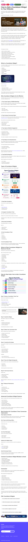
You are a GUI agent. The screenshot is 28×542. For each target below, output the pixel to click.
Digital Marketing (11, 4)
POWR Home (2, 536)
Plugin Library (7, 536)
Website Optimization (3, 4)
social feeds (3, 268)
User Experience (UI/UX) (24, 4)
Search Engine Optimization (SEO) (18, 4)
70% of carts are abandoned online (17, 150)
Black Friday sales (4, 207)
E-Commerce (8, 4)
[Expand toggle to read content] (25, 499)
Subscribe (12, 531)
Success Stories (15, 536)
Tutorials (11, 536)
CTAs (2, 447)
